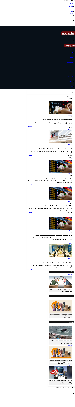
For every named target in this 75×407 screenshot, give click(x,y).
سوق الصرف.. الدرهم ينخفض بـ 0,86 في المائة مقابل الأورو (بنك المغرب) (57, 119)
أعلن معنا (71, 6)
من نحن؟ (71, 3)
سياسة (71, 57)
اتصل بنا (71, 8)
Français (71, 10)
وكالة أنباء (70, 115)
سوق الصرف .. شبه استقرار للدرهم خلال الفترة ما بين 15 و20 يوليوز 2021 (58, 178)
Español (71, 11)
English (71, 13)
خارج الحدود (71, 81)
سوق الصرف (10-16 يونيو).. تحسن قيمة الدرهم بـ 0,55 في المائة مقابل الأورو (57, 263)
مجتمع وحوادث (70, 62)
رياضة (72, 67)
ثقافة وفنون (70, 76)
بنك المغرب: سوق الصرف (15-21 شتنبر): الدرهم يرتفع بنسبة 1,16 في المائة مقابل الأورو (55, 149)
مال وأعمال (71, 72)
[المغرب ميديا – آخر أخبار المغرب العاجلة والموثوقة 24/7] (68, 35)
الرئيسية (71, 52)
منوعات (71, 86)
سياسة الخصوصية (69, 5)
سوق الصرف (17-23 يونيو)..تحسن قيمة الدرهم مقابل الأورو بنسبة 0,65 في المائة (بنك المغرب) (53, 235)
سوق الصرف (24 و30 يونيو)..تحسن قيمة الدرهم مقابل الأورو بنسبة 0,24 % (57, 206)
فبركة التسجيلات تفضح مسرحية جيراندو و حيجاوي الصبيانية (61, 290)
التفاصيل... (30, 126)
